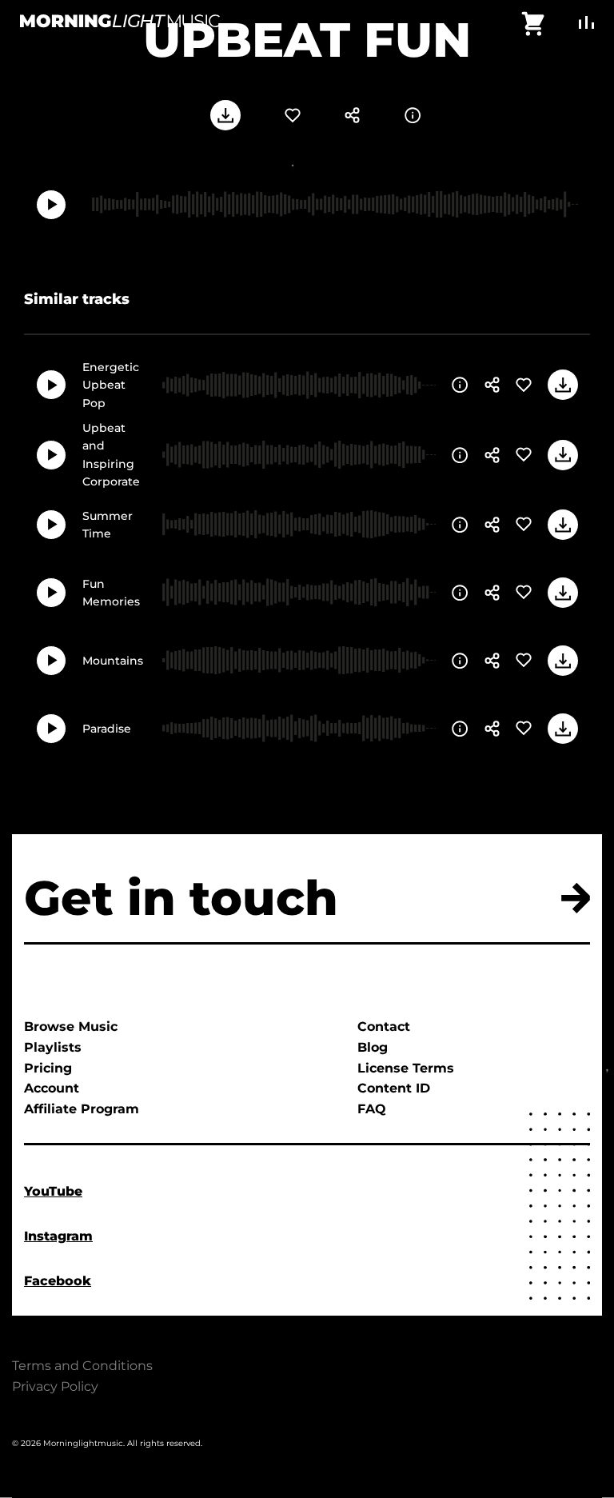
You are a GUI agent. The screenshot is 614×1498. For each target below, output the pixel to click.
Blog (372, 1047)
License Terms (405, 1068)
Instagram (58, 1236)
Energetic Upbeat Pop (110, 385)
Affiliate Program (81, 1109)
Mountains (112, 660)
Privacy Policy (55, 1386)
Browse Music (71, 1026)
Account (51, 1088)
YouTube (53, 1191)
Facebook (57, 1280)
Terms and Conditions (82, 1365)
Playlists (53, 1047)
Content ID (393, 1088)
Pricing (48, 1068)
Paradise (106, 728)
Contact (383, 1026)
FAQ (371, 1109)
